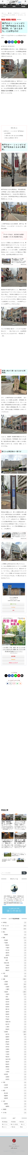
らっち (14, 892)
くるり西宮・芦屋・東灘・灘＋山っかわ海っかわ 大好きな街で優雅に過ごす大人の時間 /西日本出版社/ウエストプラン (13, 649)
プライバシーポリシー (14, 1146)
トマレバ (15, 599)
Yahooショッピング (13, 662)
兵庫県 (9, 19)
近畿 (4, 19)
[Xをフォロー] (10, 683)
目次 (12, 128)
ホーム (14, 1144)
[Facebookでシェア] (9, 41)
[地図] (19, 600)
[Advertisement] (14, 110)
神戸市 (14, 19)
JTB (13, 610)
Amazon (13, 659)
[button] (21, 41)
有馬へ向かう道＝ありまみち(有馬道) (14, 135)
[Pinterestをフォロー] (14, 683)
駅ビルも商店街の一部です (12, 137)
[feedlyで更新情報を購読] (17, 683)
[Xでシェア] (6, 41)
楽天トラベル (13, 604)
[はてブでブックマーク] (12, 41)
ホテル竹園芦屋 (14, 597)
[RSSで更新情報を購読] (20, 683)
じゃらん (13, 607)
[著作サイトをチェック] (7, 683)
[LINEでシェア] (15, 41)
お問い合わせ (14, 1148)
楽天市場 (13, 656)
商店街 (20, 19)
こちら (14, 901)
